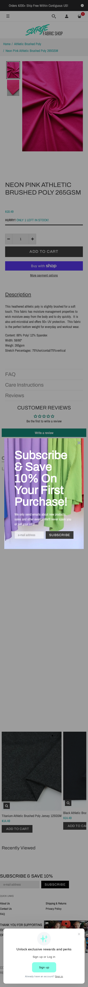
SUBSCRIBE (59, 535)
